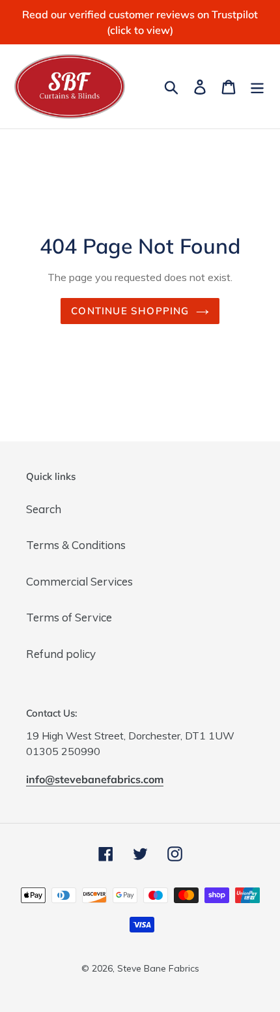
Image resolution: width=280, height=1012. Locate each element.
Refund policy (61, 654)
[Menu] (257, 86)
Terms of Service (69, 617)
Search (43, 509)
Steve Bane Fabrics (158, 968)
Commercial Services (79, 581)
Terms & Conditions (76, 545)
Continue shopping (130, 311)
